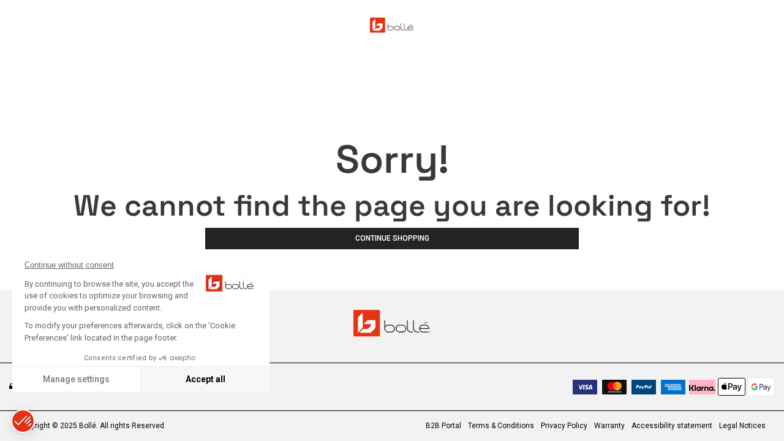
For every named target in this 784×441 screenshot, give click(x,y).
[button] (23, 421)
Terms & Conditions (501, 425)
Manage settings (76, 379)
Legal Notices (742, 425)
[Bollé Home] (392, 25)
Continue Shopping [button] (392, 238)
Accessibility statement (671, 425)
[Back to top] (756, 410)
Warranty (609, 425)
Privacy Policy (564, 425)
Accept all (205, 379)
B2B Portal (443, 425)
